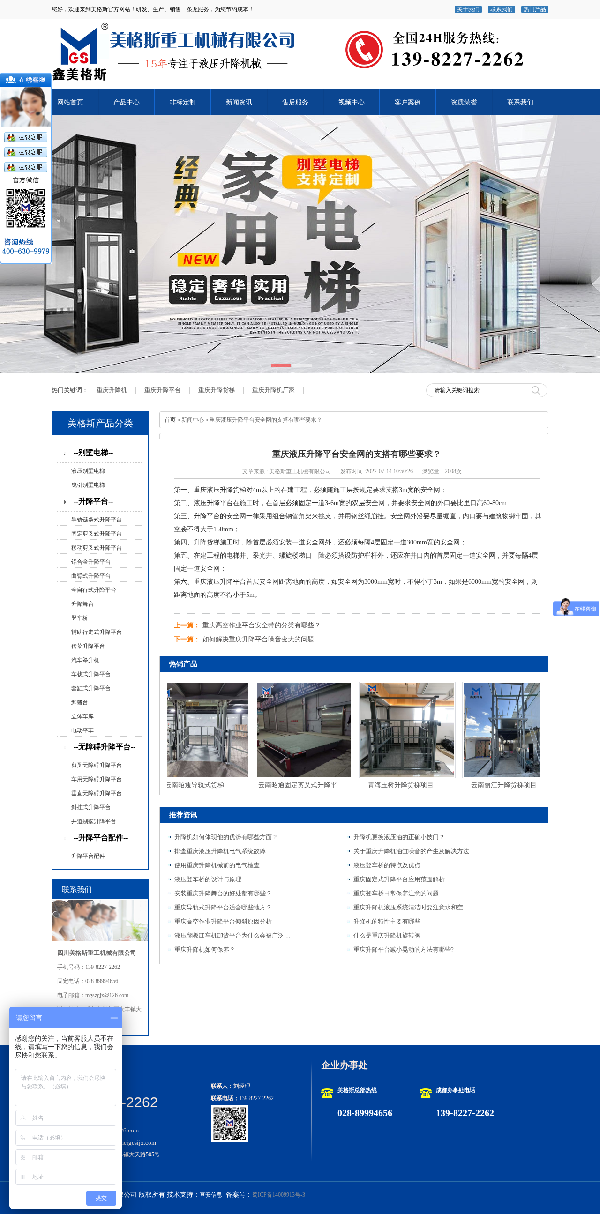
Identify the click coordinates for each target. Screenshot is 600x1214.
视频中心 (351, 102)
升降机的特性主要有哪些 (386, 921)
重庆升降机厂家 (273, 390)
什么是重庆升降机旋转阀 (386, 935)
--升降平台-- (93, 501)
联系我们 (501, 9)
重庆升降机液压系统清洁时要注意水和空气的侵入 (412, 907)
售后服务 (295, 102)
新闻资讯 (239, 102)
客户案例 (408, 102)
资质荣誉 (464, 102)
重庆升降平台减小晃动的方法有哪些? (403, 949)
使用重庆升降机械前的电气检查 (217, 865)
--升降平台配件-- (101, 838)
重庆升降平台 (162, 390)
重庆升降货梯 (216, 390)
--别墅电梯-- (93, 452)
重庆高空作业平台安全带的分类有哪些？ (261, 625)
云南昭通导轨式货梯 (178, 785)
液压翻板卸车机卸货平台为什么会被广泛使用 (233, 935)
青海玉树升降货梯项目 (384, 785)
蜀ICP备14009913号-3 (278, 1195)
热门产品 (535, 9)
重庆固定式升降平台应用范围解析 (399, 879)
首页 (170, 420)
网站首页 (70, 102)
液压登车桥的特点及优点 (386, 865)
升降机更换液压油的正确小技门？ (399, 837)
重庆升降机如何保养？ (204, 949)
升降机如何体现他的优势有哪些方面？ (226, 837)
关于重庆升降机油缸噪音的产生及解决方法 (411, 851)
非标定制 (183, 102)
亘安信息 (211, 1195)
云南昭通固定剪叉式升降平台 (281, 787)
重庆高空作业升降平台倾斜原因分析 (223, 921)
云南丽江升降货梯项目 (487, 785)
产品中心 (126, 102)
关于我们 (468, 9)
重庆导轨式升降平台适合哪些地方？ (223, 907)
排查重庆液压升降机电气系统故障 (220, 851)
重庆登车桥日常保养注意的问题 (396, 893)
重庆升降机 (112, 390)
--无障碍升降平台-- (104, 747)
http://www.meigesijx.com (123, 1142)
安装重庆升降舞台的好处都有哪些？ (223, 893)
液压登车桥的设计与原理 (207, 879)
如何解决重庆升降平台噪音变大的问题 (258, 639)
